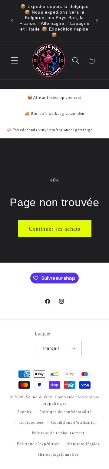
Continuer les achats (55, 229)
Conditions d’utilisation (74, 422)
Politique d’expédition (38, 444)
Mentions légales (83, 444)
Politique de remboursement (58, 433)
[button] (15, 61)
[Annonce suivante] (97, 20)
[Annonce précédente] (12, 20)
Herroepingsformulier (58, 454)
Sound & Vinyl (40, 397)
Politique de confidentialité (65, 411)
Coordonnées (31, 422)
